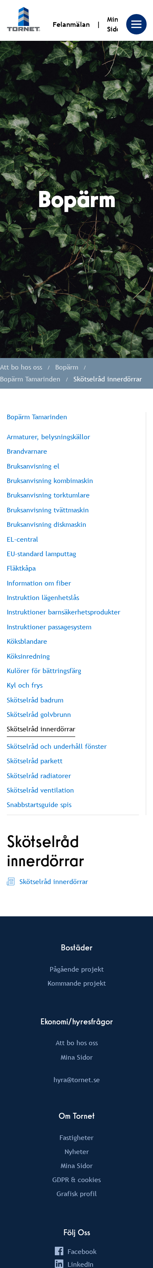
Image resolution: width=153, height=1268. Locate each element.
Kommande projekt (77, 983)
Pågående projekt (77, 969)
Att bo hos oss (77, 1042)
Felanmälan (71, 24)
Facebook (82, 1251)
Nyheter (77, 1151)
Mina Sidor (77, 1057)
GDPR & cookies (76, 1179)
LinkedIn (81, 1264)
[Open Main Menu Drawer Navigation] (136, 24)
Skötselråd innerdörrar (54, 881)
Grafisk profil (77, 1193)
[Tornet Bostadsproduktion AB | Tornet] (23, 20)
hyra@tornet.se (77, 1079)
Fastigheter (77, 1137)
